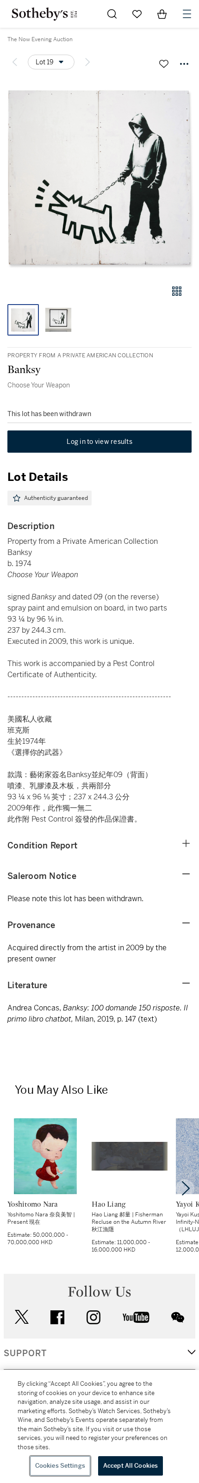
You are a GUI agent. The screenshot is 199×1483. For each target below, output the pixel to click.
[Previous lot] (15, 62)
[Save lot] (163, 63)
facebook (57, 1317)
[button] (99, 177)
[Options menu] (184, 64)
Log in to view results (99, 441)
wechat (177, 1317)
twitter (22, 1317)
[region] (99, 1426)
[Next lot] (87, 62)
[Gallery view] (176, 291)
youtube (136, 1317)
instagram (93, 1317)
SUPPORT (25, 1353)
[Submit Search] (112, 14)
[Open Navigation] (187, 14)
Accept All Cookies (130, 1466)
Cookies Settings (60, 1466)
